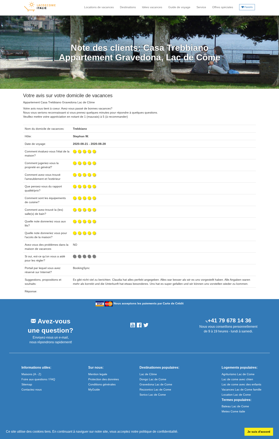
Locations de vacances (99, 7)
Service (201, 7)
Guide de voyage (179, 7)
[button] (179, 432)
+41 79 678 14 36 (229, 320)
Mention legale (97, 374)
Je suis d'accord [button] (258, 431)
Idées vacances (152, 7)
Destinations (128, 7)
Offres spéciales (222, 7)
